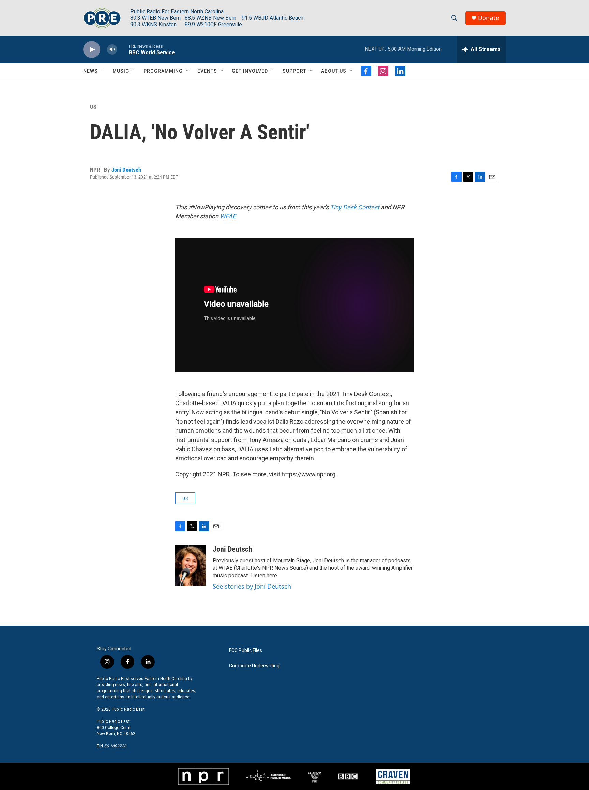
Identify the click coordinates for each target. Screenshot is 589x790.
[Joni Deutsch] (190, 565)
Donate (488, 17)
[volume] (112, 49)
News (90, 71)
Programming (163, 71)
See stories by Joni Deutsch (252, 586)
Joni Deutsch (126, 169)
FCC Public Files (245, 650)
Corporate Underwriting (254, 665)
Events (207, 71)
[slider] (123, 49)
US (93, 106)
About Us (333, 71)
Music (120, 71)
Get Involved (250, 71)
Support (294, 71)
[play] (91, 50)
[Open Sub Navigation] (103, 71)
